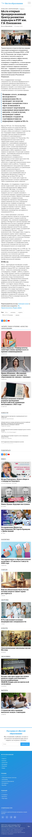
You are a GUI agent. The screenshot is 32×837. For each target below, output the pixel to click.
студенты (20, 312)
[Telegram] (6, 321)
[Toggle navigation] (29, 3)
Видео (3, 768)
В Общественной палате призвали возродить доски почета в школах (16, 430)
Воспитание (10, 418)
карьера (17, 315)
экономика (13, 312)
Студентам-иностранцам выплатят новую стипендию (13, 711)
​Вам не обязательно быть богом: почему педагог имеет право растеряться (15, 591)
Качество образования (9, 9)
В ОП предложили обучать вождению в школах (12, 441)
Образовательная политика (9, 777)
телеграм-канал (23, 303)
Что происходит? (11, 432)
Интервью (4, 764)
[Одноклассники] (4, 321)
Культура (9, 438)
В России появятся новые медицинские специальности (13, 621)
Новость (22, 9)
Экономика (5, 779)
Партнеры (4, 798)
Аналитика (4, 762)
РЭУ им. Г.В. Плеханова (7, 315)
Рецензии (4, 766)
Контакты (4, 796)
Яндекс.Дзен (17, 308)
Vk (18, 306)
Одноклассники (6, 308)
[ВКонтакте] (2, 321)
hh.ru (6, 312)
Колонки (4, 760)
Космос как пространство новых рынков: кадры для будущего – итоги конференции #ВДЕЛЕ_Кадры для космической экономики (15, 680)
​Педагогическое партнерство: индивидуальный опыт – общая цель (14, 416)
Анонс (8, 426)
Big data (4, 785)
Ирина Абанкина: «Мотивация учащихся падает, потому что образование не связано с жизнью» (16, 375)
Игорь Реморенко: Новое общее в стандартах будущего (15, 480)
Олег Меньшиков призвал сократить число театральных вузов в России (14, 436)
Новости (4, 758)
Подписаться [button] (25, 744)
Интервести (5, 783)
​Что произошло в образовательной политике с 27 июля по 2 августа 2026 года (16, 561)
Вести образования (6, 26)
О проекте (4, 794)
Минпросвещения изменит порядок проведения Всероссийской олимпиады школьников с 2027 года (13, 401)
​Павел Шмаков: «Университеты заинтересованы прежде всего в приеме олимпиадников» (14, 350)
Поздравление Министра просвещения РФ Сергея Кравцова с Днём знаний (15, 529)
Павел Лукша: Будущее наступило (15, 504)
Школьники (10, 443)
